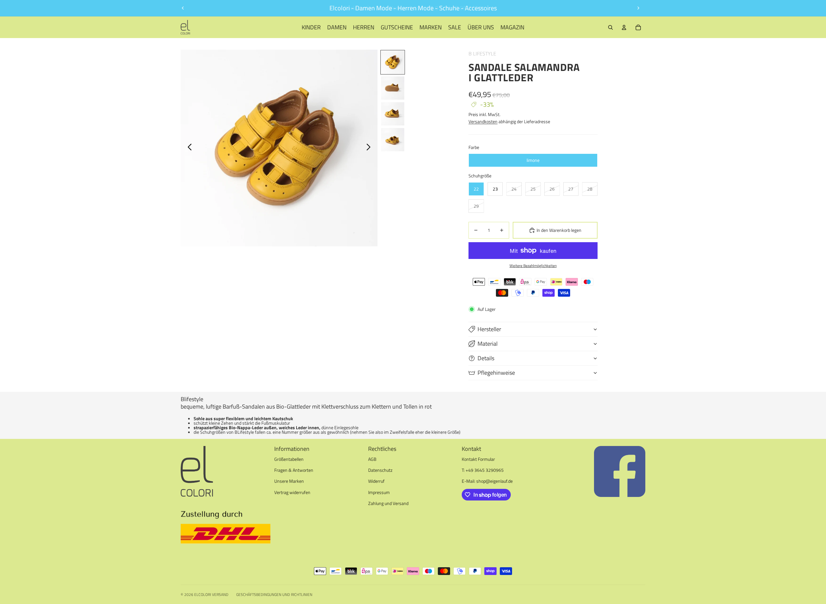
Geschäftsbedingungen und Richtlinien (274, 594)
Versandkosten (483, 121)
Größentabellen (289, 459)
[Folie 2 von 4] (392, 88)
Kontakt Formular (478, 459)
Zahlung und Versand (388, 503)
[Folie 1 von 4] (392, 62)
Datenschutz (380, 470)
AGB (372, 459)
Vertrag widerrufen (292, 492)
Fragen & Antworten (293, 470)
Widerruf (376, 481)
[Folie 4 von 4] (392, 139)
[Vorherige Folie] (183, 8)
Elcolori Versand (211, 594)
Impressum (379, 492)
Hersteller (489, 329)
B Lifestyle (482, 53)
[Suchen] (610, 27)
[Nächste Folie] (638, 8)
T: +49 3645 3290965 (483, 470)
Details (486, 358)
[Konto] (624, 27)
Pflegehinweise (496, 372)
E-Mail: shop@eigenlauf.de (487, 481)
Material (488, 343)
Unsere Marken (289, 481)
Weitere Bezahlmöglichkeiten (533, 266)
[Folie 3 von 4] (392, 113)
